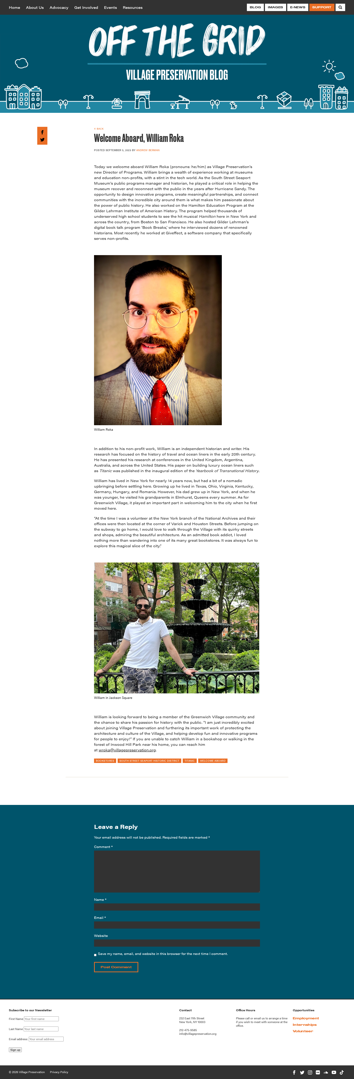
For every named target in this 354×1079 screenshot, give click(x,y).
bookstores (105, 760)
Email (100, 917)
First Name (16, 1019)
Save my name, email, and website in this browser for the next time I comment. (163, 953)
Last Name (16, 1029)
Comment (103, 846)
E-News (297, 7)
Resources (133, 7)
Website (101, 935)
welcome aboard (213, 760)
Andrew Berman (148, 150)
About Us (35, 7)
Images (275, 7)
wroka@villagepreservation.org (127, 749)
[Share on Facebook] (42, 131)
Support (322, 7)
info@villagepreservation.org (197, 1034)
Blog (255, 7)
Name (100, 899)
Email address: (19, 1039)
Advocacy (59, 7)
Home (14, 7)
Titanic (190, 760)
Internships (305, 1024)
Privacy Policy (59, 1072)
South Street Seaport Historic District (149, 760)
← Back (98, 128)
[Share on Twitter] (42, 139)
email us (259, 1018)
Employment (306, 1018)
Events (110, 7)
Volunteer (303, 1031)
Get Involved (86, 7)
